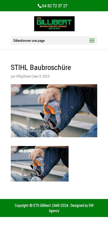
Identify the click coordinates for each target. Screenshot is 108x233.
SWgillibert (23, 76)
